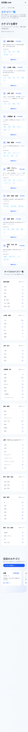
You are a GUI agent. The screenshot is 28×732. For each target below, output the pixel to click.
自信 (9, 152)
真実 (22, 229)
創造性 (5, 256)
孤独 (14, 103)
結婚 (5, 129)
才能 (9, 180)
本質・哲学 (10, 219)
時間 (13, 229)
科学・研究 (6, 206)
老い (18, 77)
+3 (9, 129)
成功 (5, 51)
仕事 (5, 180)
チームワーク (20, 180)
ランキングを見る (9, 565)
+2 (11, 54)
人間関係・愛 (11, 116)
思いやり (19, 126)
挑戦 (18, 51)
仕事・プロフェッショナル (10, 440)
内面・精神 (10, 142)
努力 (14, 51)
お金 (14, 180)
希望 (12, 155)
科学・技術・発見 (12, 196)
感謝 (23, 77)
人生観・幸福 (11, 67)
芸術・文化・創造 (8, 527)
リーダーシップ (7, 183)
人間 (5, 103)
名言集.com (6, 2)
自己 (9, 103)
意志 (18, 103)
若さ (14, 77)
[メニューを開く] (25, 2)
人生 (5, 77)
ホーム (3, 7)
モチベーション (16, 152)
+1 (4, 80)
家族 (14, 126)
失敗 (9, 51)
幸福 (9, 77)
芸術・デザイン (12, 256)
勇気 (5, 152)
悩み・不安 (6, 155)
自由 (8, 229)
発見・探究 (21, 206)
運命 (17, 229)
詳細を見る (13, 59)
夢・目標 (6, 54)
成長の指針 (10, 41)
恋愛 (9, 126)
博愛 (5, 126)
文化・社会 (6, 259)
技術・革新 (13, 206)
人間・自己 (10, 93)
